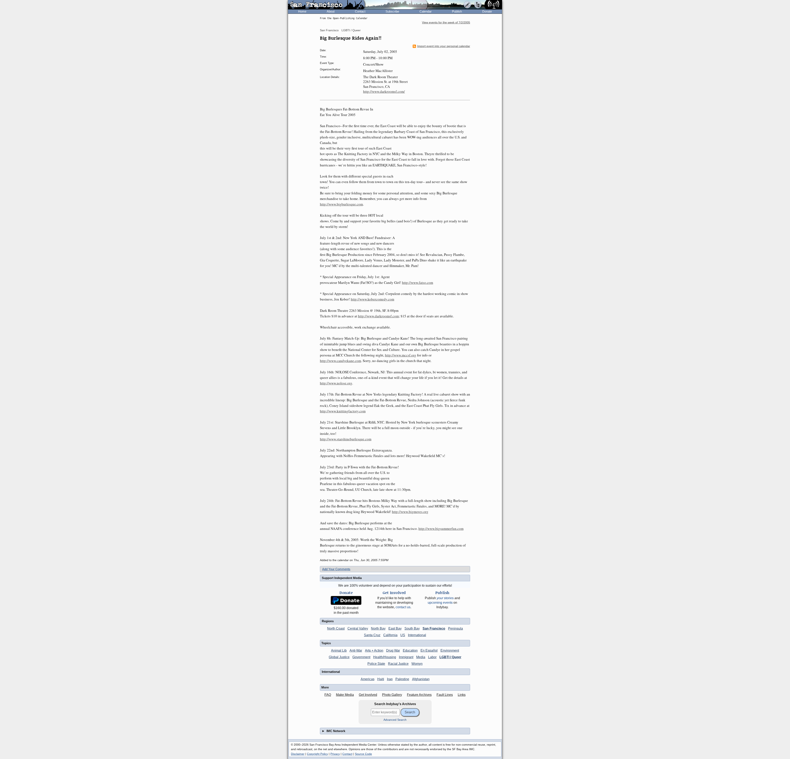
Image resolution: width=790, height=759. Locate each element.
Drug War (393, 650)
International (417, 635)
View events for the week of (446, 22)
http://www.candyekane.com (340, 360)
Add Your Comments (336, 569)
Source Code (363, 754)
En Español (429, 650)
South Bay (412, 628)
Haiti (380, 679)
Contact (360, 11)
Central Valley (357, 628)
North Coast (336, 628)
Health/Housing (384, 657)
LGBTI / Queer (351, 30)
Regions (328, 621)
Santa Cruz (372, 635)
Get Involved (368, 694)
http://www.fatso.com (417, 282)
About (331, 11)
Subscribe (392, 11)
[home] (326, 5)
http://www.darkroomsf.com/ (384, 91)
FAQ (327, 694)
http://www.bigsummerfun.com (441, 528)
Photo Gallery (392, 694)
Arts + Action (374, 650)
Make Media (345, 694)
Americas (367, 679)
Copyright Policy (317, 754)
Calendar (425, 11)
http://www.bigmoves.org (410, 511)
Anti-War (356, 650)
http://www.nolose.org (336, 383)
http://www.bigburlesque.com (341, 204)
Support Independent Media (342, 578)
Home (302, 11)
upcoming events (440, 602)
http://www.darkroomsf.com (378, 316)
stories (445, 598)
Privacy (335, 754)
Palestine (402, 679)
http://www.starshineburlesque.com (345, 439)
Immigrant (406, 657)
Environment (449, 650)
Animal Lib (339, 650)
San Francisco (329, 30)
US (402, 635)
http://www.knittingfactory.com (343, 411)
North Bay (378, 628)
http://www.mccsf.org (400, 355)
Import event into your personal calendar (443, 46)
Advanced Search (395, 719)
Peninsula (455, 628)
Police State (376, 663)
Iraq (390, 679)
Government (361, 657)
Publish (457, 11)
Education (410, 650)
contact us (403, 607)
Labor (432, 657)
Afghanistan (421, 679)
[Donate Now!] (346, 600)
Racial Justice (398, 663)
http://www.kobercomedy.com (372, 299)
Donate (487, 11)
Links (462, 694)
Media (420, 657)
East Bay (395, 628)
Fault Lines (445, 694)
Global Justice (339, 657)
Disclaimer (297, 754)
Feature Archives (419, 694)
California (390, 635)
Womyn (417, 663)
